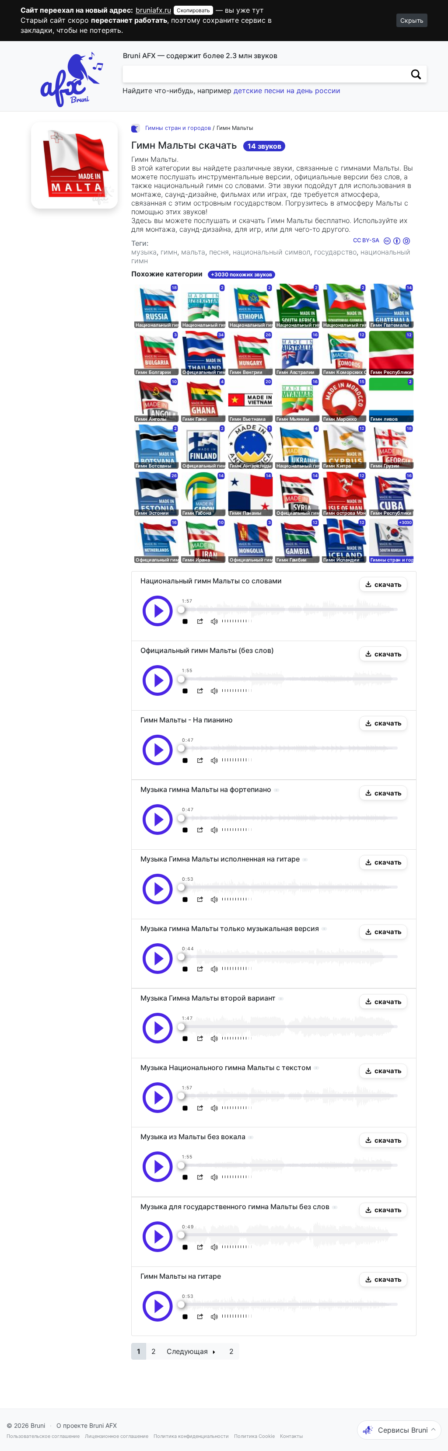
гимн (169, 252)
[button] (383, 584)
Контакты (291, 1436)
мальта (193, 252)
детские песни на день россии (287, 90)
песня (219, 252)
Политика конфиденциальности (191, 1436)
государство (335, 252)
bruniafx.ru (153, 10)
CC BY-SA (367, 240)
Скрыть (412, 20)
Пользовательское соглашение (43, 1436)
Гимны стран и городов (178, 128)
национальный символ (271, 252)
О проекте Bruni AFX (86, 1425)
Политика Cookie (254, 1436)
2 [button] (153, 1351)
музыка (144, 252)
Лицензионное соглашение (116, 1436)
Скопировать (193, 10)
